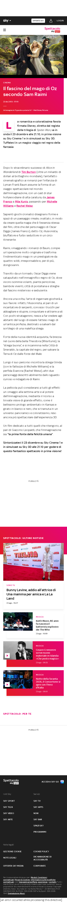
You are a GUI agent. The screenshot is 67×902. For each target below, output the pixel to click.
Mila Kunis (21, 201)
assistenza (42, 882)
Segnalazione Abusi (16, 893)
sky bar (38, 819)
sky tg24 (8, 807)
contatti (52, 882)
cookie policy (41, 851)
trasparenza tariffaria (28, 882)
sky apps (38, 807)
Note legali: (8, 844)
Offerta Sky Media (13, 866)
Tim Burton (28, 172)
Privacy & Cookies (22, 880)
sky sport (9, 801)
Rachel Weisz (24, 205)
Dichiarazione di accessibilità (42, 858)
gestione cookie (12, 851)
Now (36, 813)
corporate (40, 866)
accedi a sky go (50, 781)
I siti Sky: (7, 794)
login (60, 20)
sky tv (37, 801)
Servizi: (37, 794)
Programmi (40, 832)
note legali (9, 857)
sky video (8, 813)
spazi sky (39, 825)
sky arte (8, 819)
